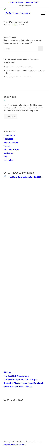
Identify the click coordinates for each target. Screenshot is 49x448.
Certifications (9, 135)
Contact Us (8, 152)
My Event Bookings (16, 2)
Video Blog (8, 159)
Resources (8, 138)
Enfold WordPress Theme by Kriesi (15, 444)
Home (15, 25)
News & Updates (11, 142)
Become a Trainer (32, 2)
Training (7, 145)
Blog (5, 156)
